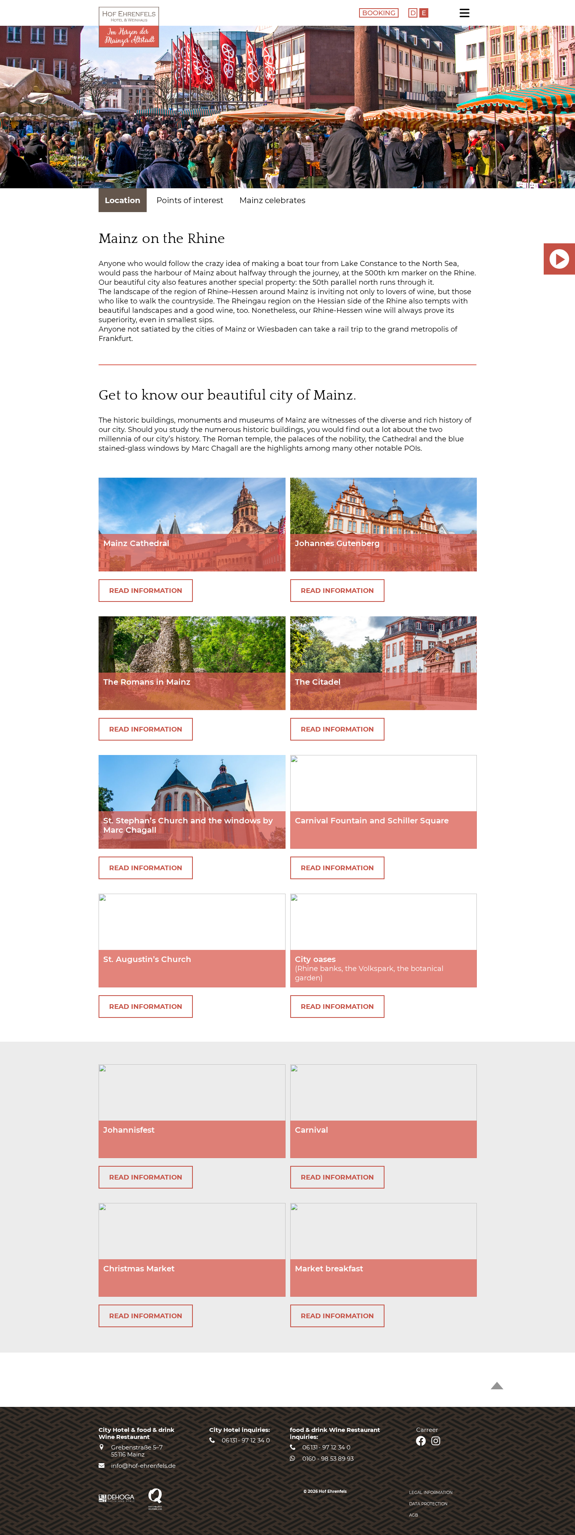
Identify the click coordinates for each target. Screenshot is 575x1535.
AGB (413, 1515)
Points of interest (189, 200)
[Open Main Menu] (467, 14)
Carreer (427, 1429)
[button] (559, 259)
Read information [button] (145, 590)
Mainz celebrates (272, 200)
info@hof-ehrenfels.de (143, 1465)
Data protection (428, 1503)
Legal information (431, 1492)
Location (122, 200)
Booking (378, 13)
